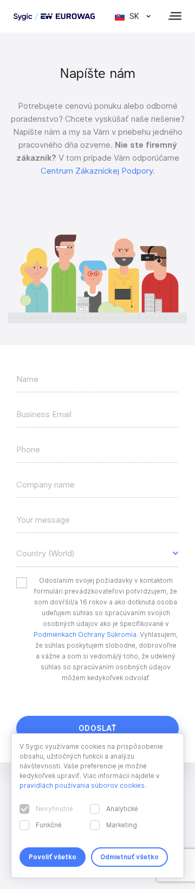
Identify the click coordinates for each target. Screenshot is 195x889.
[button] (97, 553)
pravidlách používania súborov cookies (82, 785)
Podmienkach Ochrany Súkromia (85, 634)
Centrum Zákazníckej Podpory (97, 171)
